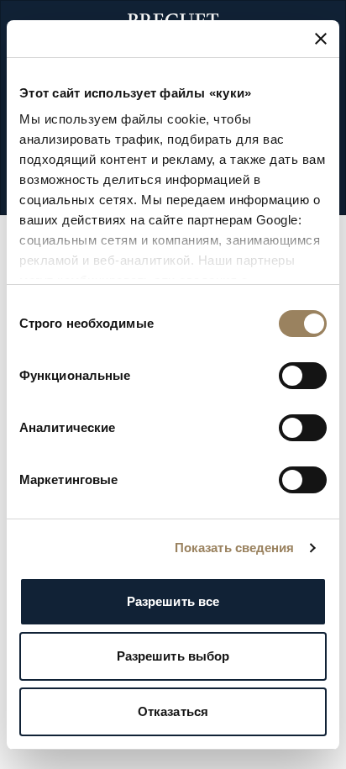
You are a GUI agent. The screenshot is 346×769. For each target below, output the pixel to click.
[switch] (303, 375)
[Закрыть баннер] (321, 39)
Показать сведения (235, 547)
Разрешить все (173, 601)
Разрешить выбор (173, 656)
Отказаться (173, 711)
